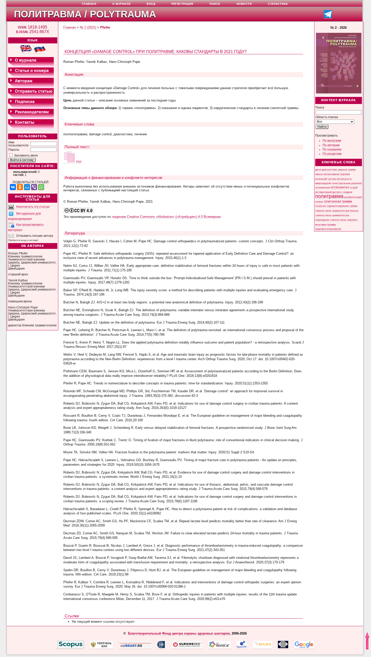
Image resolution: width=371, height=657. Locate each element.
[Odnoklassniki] (20, 187)
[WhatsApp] (41, 187)
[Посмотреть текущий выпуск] (338, 92)
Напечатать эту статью (32, 206)
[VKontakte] (13, 187)
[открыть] (56, 647)
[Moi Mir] (27, 187)
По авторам (331, 145)
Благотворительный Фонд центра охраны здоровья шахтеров (179, 633)
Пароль (13, 149)
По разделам (332, 153)
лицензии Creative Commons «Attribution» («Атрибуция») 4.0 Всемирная (166, 217)
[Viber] (34, 187)
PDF (78, 161)
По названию (332, 149)
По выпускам (332, 140)
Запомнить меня (26, 155)
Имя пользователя (18, 144)
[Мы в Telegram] (328, 17)
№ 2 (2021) (88, 27)
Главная (69, 27)
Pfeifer (105, 27)
